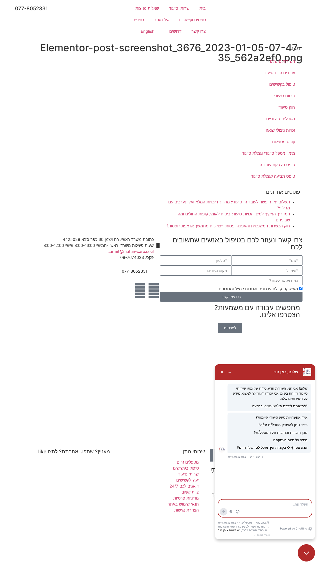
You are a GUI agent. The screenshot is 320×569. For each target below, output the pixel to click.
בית (203, 8)
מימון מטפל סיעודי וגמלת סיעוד (268, 153)
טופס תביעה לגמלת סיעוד (273, 176)
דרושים (175, 31)
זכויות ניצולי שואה (280, 130)
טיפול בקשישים (282, 84)
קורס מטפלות (283, 141)
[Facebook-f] (154, 290)
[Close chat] (306, 553)
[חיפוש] (211, 455)
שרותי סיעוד (179, 8)
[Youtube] (140, 290)
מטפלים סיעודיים (280, 118)
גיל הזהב (161, 19)
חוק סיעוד (286, 107)
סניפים (138, 19)
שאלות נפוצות (147, 8)
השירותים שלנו (282, 61)
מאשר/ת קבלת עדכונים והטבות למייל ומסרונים (258, 288)
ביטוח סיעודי (284, 95)
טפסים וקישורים (192, 19)
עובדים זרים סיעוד (279, 72)
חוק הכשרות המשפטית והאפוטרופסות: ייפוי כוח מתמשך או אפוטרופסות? (228, 225)
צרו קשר (199, 31)
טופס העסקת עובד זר (276, 164)
